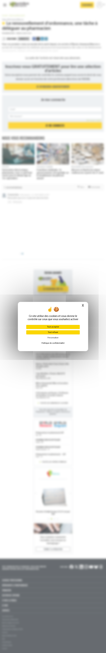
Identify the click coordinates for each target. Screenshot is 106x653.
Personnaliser (53, 338)
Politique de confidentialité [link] (53, 343)
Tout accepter (53, 327)
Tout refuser (53, 332)
